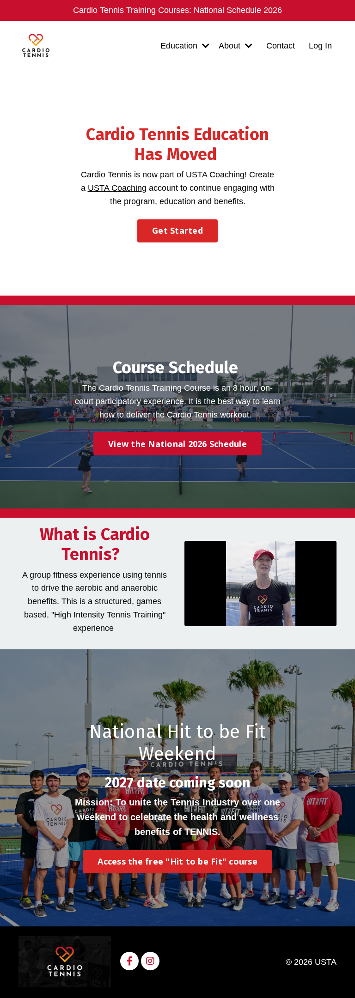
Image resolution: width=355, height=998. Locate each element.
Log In (320, 45)
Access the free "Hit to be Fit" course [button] (177, 861)
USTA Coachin (115, 188)
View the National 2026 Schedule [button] (177, 443)
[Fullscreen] (328, 619)
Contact (280, 45)
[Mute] (310, 619)
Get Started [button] (177, 230)
